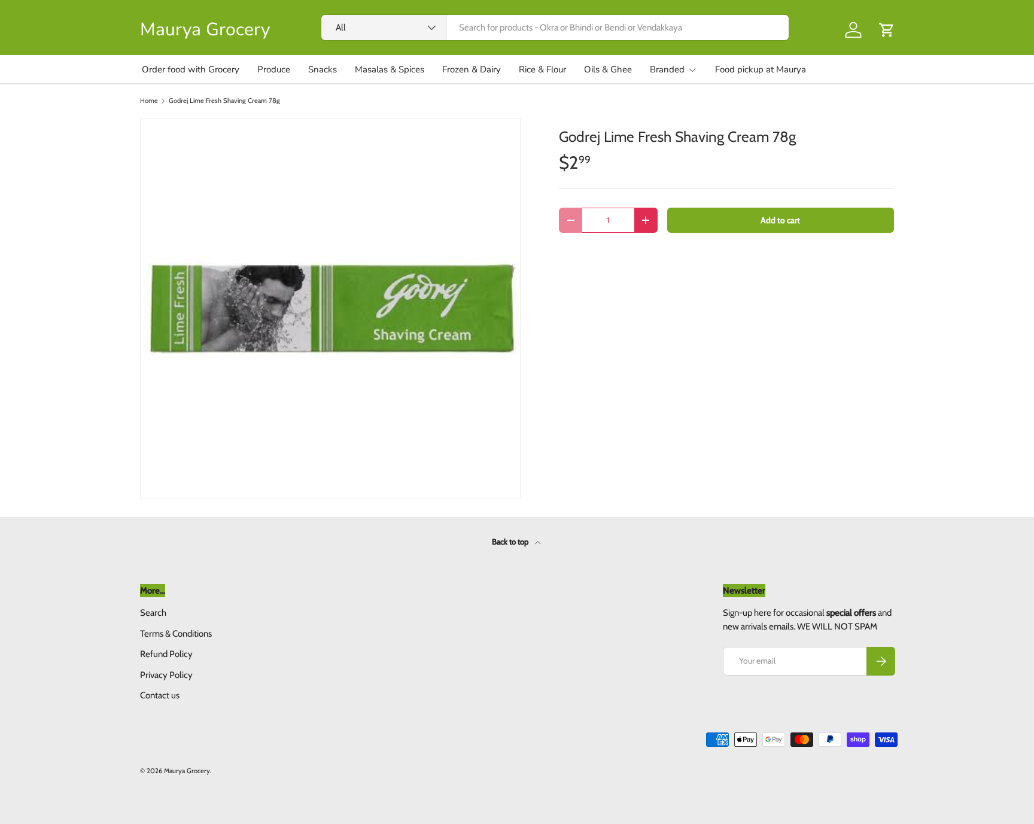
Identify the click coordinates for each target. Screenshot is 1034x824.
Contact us (160, 695)
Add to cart (780, 220)
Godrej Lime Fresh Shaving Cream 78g (224, 101)
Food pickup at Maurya (760, 69)
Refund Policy (166, 654)
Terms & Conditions (176, 633)
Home (149, 101)
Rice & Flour (542, 69)
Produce (273, 69)
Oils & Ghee (608, 69)
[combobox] (555, 27)
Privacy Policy (166, 675)
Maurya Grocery (187, 771)
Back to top (511, 541)
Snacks (322, 69)
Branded (667, 69)
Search (153, 612)
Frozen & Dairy (471, 69)
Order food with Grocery (190, 69)
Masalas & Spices (389, 69)
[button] (887, 30)
